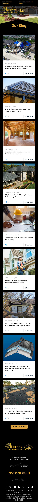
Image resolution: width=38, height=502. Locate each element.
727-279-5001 (19, 473)
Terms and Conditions (19, 481)
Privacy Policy (19, 479)
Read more (29, 73)
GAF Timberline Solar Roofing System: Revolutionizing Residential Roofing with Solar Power (17, 368)
